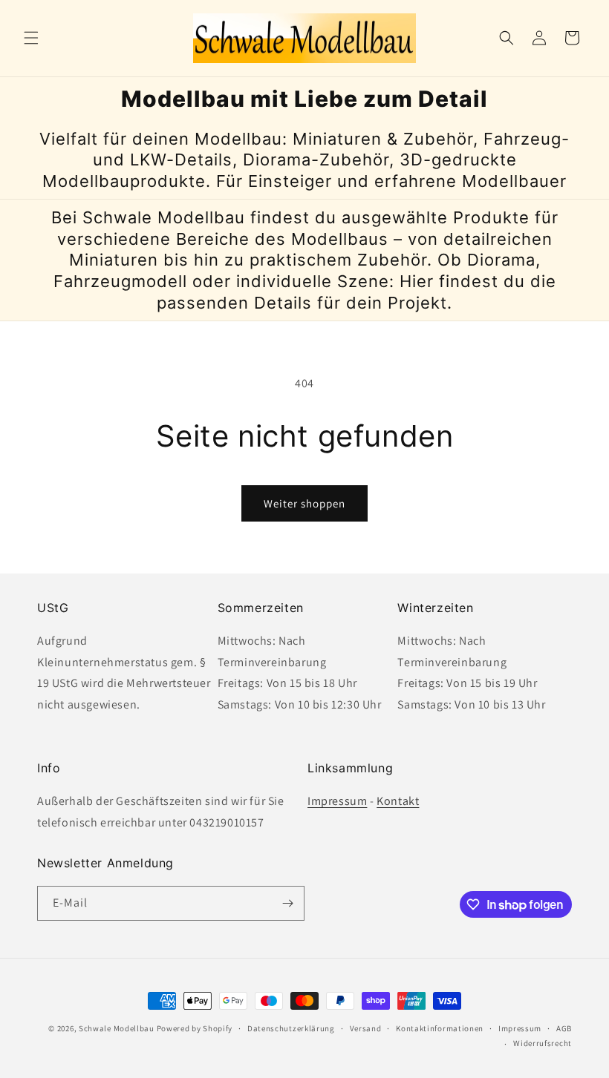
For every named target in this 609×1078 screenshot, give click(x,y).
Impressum (337, 801)
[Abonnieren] (287, 903)
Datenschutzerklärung (291, 1028)
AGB (564, 1028)
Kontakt (398, 801)
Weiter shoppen (304, 503)
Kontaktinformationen (439, 1028)
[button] (31, 38)
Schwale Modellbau (116, 1028)
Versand (366, 1028)
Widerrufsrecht (542, 1043)
